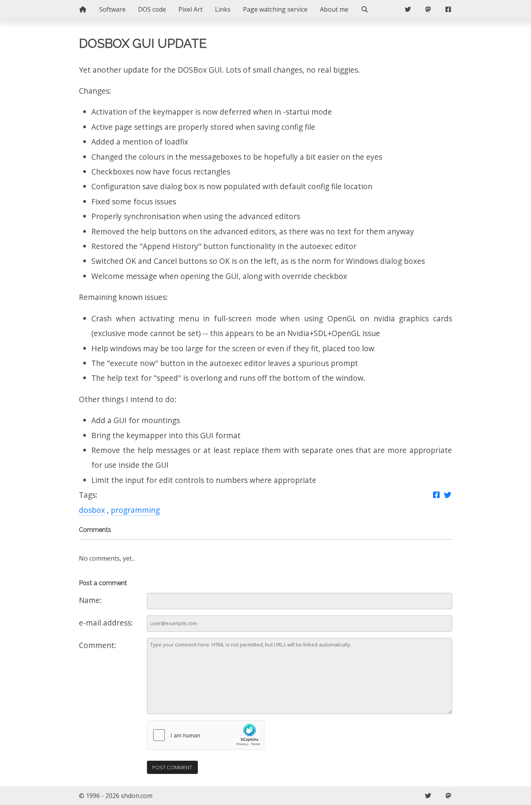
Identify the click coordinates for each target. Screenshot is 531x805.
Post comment (172, 767)
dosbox (92, 510)
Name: (90, 600)
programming (135, 510)
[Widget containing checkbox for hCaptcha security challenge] (205, 735)
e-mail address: (106, 622)
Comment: (97, 645)
